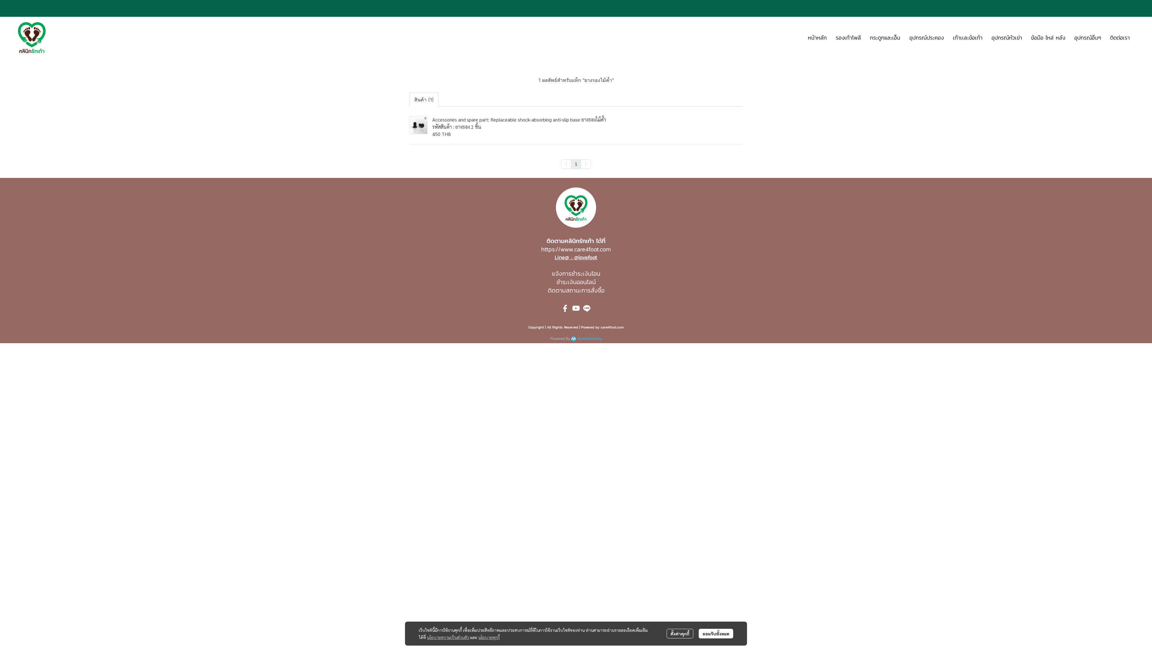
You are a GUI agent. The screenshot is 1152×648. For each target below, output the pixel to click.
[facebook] (565, 308)
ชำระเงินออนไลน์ (576, 282)
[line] (587, 308)
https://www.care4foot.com (576, 249)
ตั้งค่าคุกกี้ (679, 633)
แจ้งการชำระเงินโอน (576, 273)
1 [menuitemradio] (576, 163)
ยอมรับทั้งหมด (716, 633)
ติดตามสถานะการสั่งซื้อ (576, 290)
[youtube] (576, 308)
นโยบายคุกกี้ (489, 637)
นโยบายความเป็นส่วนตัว (448, 637)
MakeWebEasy (589, 339)
